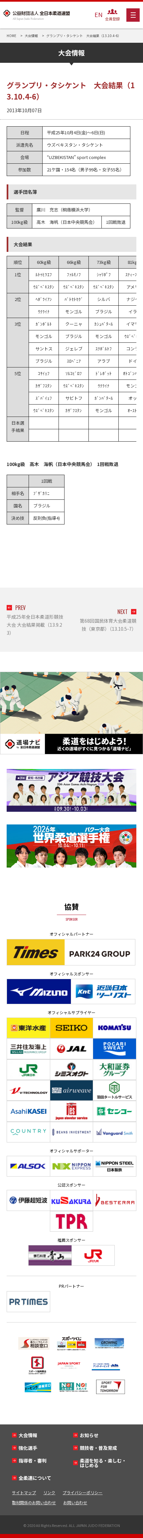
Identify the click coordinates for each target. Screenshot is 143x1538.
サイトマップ (24, 1492)
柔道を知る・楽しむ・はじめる (103, 1463)
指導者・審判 (33, 1460)
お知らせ (89, 1435)
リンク (49, 1492)
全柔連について (35, 1478)
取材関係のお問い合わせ (34, 1502)
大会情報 (28, 1435)
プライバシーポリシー (82, 1492)
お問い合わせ (75, 1502)
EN (98, 14)
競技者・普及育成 (98, 1447)
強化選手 (28, 1447)
